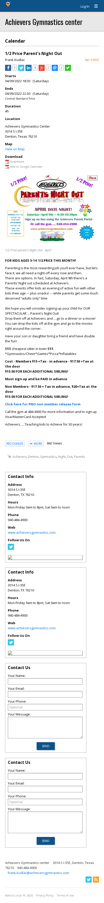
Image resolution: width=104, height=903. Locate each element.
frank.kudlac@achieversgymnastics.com (38, 872)
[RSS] (96, 880)
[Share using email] (55, 69)
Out (69, 457)
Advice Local (13, 895)
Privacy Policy (45, 895)
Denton (33, 457)
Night (62, 457)
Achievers (20, 457)
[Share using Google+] (42, 69)
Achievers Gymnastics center (44, 21)
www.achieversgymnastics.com (32, 532)
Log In (85, 6)
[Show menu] (94, 6)
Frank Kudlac (15, 59)
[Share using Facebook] (8, 69)
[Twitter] (11, 548)
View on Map (15, 149)
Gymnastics (48, 457)
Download (17, 161)
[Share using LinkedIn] (28, 69)
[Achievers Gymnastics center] (10, 558)
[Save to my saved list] (68, 69)
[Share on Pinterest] (93, 179)
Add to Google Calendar (26, 166)
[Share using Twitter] (21, 69)
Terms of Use (65, 895)
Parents (79, 457)
